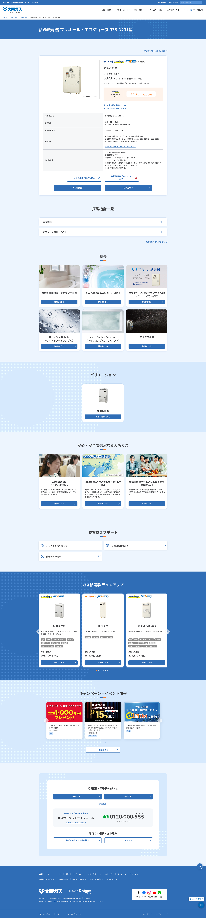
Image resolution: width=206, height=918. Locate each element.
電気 (67, 874)
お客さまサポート (96, 879)
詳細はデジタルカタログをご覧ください (120, 146)
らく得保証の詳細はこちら (114, 108)
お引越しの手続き (79, 879)
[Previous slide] (46, 720)
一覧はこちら (102, 749)
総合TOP (6, 2)
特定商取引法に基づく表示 (154, 51)
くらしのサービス (155, 10)
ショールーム (162, 2)
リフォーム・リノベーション (128, 874)
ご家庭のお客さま (55, 898)
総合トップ (42, 898)
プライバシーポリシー (45, 914)
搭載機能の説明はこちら (155, 241)
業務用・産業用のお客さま (20, 2)
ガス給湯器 (24, 17)
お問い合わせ (173, 2)
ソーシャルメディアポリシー (74, 914)
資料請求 (102, 804)
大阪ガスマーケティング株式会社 (74, 902)
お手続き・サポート (175, 10)
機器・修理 (138, 10)
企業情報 (35, 2)
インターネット (122, 10)
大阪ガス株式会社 (54, 902)
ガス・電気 (106, 10)
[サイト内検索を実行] (199, 2)
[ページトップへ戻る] (200, 866)
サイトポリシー (58, 914)
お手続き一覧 (63, 879)
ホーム (5, 17)
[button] (38, 631)
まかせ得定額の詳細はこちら (115, 105)
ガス (60, 874)
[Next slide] (160, 720)
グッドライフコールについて (75, 823)
